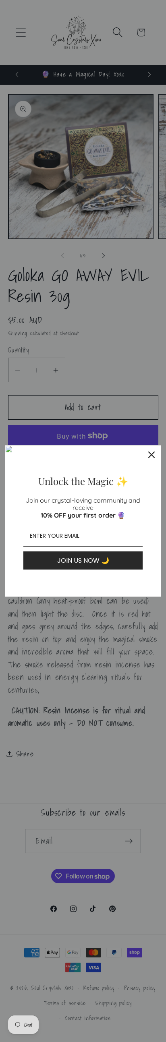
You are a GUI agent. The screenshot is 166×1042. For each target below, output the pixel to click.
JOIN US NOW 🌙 (83, 560)
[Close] (151, 454)
